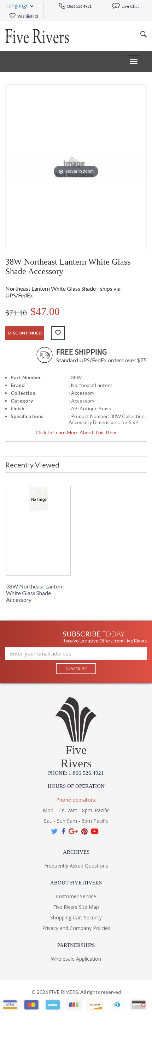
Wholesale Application (76, 958)
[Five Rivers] (37, 36)
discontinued (25, 333)
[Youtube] (94, 831)
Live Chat (130, 6)
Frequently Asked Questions (76, 865)
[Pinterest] (84, 831)
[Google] (73, 831)
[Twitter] (55, 831)
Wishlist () (27, 16)
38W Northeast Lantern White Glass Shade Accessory (35, 593)
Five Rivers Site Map (76, 907)
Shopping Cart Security (76, 917)
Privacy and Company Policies (76, 928)
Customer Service (76, 896)
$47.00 (45, 311)
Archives (76, 852)
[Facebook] (63, 831)
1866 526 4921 (79, 6)
